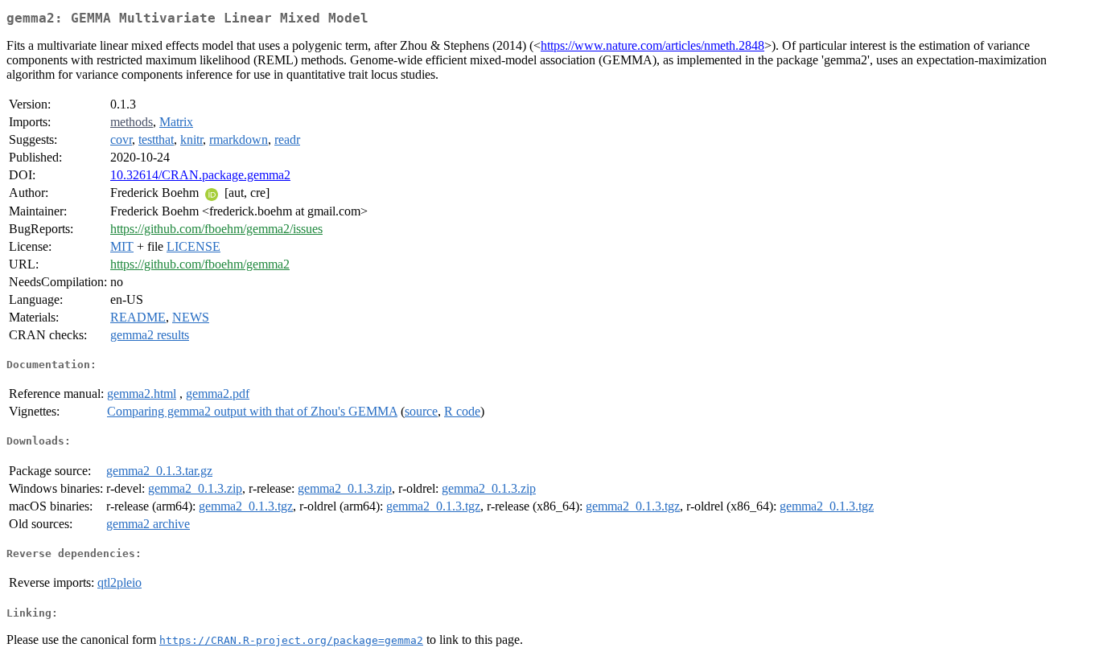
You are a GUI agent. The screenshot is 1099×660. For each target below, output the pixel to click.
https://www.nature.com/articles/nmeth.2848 (652, 45)
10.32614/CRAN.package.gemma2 (200, 175)
